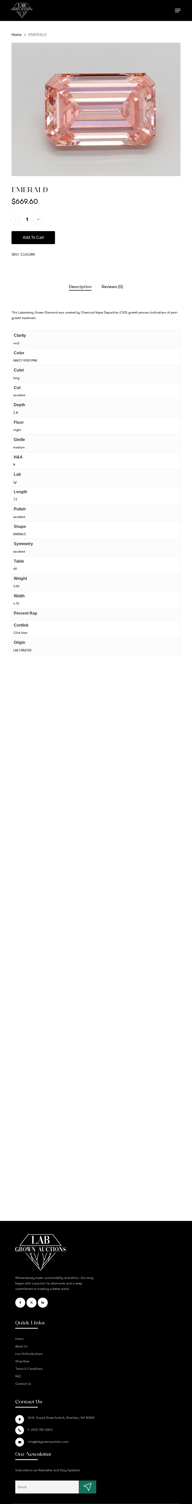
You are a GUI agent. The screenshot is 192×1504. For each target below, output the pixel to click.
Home (17, 35)
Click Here (20, 633)
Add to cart (33, 237)
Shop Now (22, 1361)
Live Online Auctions (29, 1354)
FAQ (18, 1376)
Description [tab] (80, 286)
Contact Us (23, 1384)
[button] (177, 10)
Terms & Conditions (29, 1369)
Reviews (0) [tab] (112, 286)
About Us (21, 1346)
